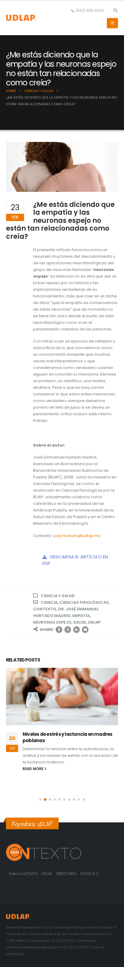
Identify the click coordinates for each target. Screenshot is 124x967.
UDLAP (94, 622)
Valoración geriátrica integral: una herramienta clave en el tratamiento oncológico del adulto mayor (65, 740)
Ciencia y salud (58, 596)
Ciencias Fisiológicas (84, 602)
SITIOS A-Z (89, 873)
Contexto (44, 609)
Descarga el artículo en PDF (75, 560)
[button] (115, 10)
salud (79, 622)
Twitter (67, 629)
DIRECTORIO (66, 873)
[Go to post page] (62, 696)
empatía (81, 616)
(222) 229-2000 (90, 10)
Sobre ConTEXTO (23, 873)
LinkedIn (76, 629)
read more (34, 781)
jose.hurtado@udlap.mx (76, 536)
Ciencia (49, 602)
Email (85, 629)
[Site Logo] (21, 18)
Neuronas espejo (52, 622)
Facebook (59, 629)
